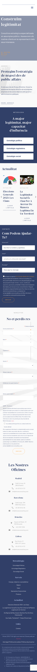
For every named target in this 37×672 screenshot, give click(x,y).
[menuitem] (23, 2)
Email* (4, 253)
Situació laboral (7, 372)
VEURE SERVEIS (7, 103)
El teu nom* (5, 242)
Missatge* (4, 265)
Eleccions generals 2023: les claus (18, 604)
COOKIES (31, 276)
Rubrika (18, 638)
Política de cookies (15, 642)
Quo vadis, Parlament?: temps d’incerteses (18, 618)
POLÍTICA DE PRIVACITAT (22, 276)
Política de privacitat (28, 642)
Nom (4, 340)
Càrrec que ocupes (8, 394)
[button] (32, 7)
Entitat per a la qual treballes (11, 383)
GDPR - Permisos (7, 406)
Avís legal (5, 642)
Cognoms (6, 351)
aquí (12, 420)
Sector (5, 361)
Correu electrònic (8, 329)
